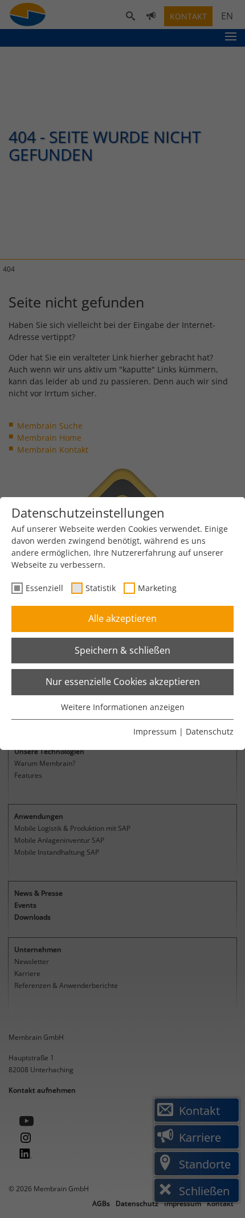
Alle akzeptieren (122, 618)
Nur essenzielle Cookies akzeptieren (123, 681)
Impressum (155, 731)
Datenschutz (210, 731)
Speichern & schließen (122, 650)
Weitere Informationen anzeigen (123, 707)
